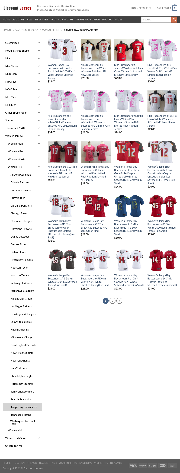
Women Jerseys (26, 30)
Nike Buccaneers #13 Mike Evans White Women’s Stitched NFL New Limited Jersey (162, 120)
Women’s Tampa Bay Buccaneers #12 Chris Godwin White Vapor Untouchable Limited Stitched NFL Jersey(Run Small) (161, 175)
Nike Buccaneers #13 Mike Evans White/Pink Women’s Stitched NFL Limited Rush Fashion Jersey (128, 122)
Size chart (42, 19)
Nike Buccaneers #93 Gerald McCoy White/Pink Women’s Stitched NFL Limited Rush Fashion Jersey (162, 71)
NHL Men (32, 463)
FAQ (53, 19)
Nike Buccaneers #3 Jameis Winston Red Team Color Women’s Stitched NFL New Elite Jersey (128, 69)
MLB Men (20, 463)
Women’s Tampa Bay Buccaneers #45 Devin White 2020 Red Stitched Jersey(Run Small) (161, 225)
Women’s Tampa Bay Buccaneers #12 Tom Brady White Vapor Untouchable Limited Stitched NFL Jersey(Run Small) (61, 229)
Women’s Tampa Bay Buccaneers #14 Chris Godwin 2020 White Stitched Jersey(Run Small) (129, 280)
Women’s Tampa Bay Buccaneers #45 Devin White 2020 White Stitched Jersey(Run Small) (95, 280)
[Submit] (174, 20)
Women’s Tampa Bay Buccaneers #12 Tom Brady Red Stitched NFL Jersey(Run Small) (94, 225)
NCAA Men (116, 463)
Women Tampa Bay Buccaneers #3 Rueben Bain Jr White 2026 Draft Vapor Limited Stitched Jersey (62, 71)
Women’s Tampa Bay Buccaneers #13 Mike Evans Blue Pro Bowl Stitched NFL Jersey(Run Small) (128, 227)
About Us (18, 19)
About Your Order (88, 19)
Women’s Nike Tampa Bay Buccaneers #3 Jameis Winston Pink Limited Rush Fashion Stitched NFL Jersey (95, 173)
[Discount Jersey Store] (17, 8)
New (29, 19)
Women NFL (51, 30)
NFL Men (7, 463)
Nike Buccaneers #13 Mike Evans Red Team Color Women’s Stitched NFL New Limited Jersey (62, 171)
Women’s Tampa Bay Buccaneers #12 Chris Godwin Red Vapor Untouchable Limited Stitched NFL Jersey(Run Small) (128, 175)
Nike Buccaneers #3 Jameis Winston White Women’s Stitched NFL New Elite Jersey (93, 69)
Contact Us (65, 19)
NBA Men (44, 463)
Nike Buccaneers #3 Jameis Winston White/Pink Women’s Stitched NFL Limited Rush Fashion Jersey (95, 122)
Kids (54, 463)
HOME (6, 19)
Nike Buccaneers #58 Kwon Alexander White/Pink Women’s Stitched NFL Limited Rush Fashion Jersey (62, 122)
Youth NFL (65, 463)
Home (7, 30)
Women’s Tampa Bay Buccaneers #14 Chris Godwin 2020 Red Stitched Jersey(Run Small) (162, 280)
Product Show (112, 19)
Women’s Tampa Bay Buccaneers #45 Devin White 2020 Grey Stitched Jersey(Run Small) (62, 280)
